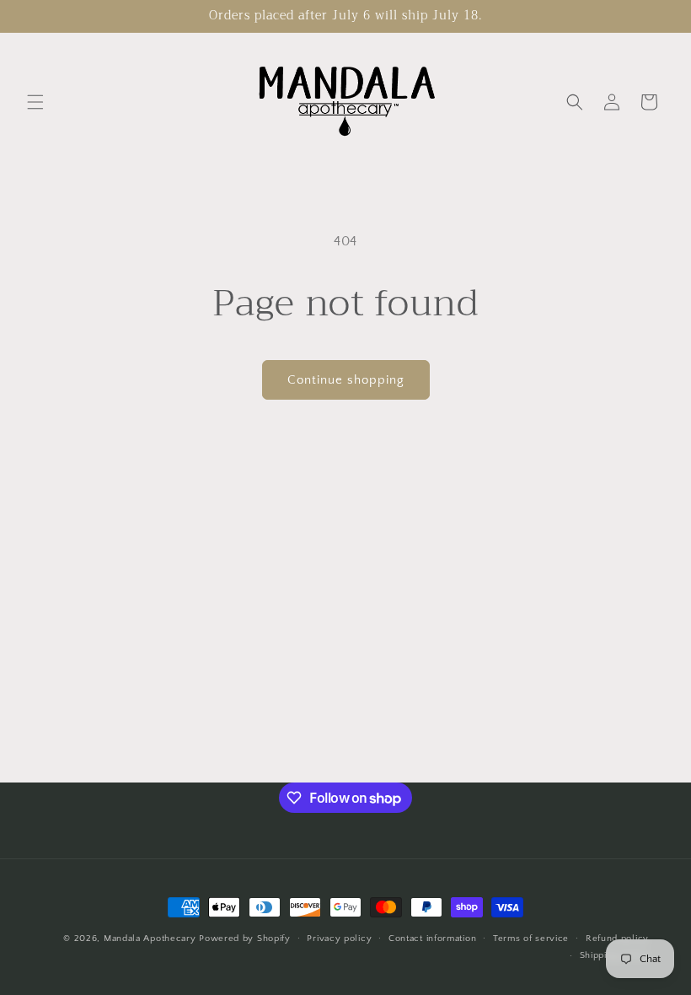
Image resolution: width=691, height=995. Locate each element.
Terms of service (531, 938)
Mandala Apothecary (150, 938)
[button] (35, 102)
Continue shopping (345, 380)
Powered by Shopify (245, 938)
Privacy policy (339, 938)
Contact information (432, 938)
